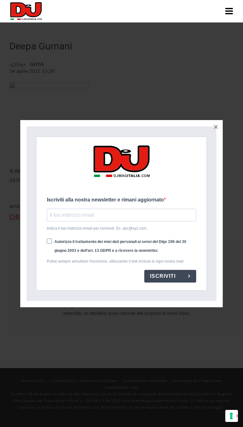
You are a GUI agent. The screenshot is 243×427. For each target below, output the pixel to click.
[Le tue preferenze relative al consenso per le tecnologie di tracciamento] (231, 416)
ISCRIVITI (163, 276)
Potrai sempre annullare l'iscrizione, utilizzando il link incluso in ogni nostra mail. (115, 261)
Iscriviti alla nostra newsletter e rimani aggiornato (105, 199)
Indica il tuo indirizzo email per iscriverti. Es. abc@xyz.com (96, 228)
